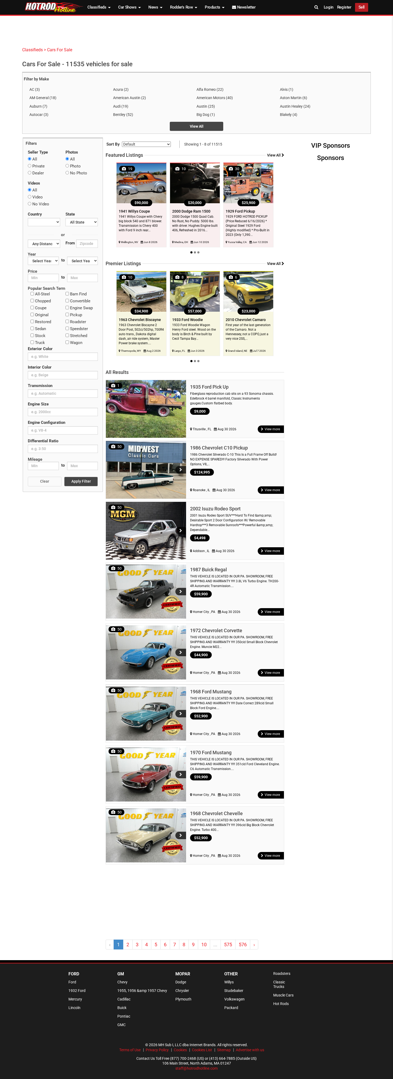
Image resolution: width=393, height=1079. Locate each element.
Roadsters (281, 973)
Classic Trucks (279, 984)
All (34, 159)
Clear (44, 481)
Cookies (180, 1050)
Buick (121, 1008)
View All (196, 126)
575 (228, 944)
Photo (75, 166)
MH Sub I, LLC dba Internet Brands (186, 1045)
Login (328, 7)
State (70, 214)
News (153, 7)
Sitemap (224, 1050)
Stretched (78, 335)
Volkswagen (234, 999)
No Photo (78, 173)
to (63, 260)
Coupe (40, 308)
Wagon (75, 342)
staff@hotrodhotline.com (196, 1068)
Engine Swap (81, 308)
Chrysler (182, 990)
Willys (229, 982)
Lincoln (74, 1008)
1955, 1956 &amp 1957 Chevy (142, 990)
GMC (121, 1025)
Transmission (40, 385)
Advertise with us (250, 1050)
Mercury (75, 999)
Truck (39, 342)
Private (38, 166)
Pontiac (123, 1016)
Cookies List (202, 1050)
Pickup (75, 314)
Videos (34, 183)
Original (41, 314)
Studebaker (233, 990)
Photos (72, 152)
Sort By (113, 144)
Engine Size (38, 404)
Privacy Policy (157, 1050)
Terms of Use (130, 1050)
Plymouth (183, 999)
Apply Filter (81, 481)
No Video (40, 204)
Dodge (180, 982)
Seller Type (38, 152)
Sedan (40, 328)
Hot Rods (281, 1004)
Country (35, 214)
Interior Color (40, 367)
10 (204, 944)
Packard (231, 1008)
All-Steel (42, 294)
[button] (180, 470)
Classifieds (97, 7)
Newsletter (245, 7)
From (70, 243)
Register (344, 7)
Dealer (37, 173)
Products (213, 7)
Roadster (77, 321)
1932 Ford (77, 990)
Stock (39, 335)
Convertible (79, 301)
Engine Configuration (46, 422)
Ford (72, 982)
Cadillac (123, 999)
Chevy (122, 982)
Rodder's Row (182, 7)
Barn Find (78, 294)
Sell (362, 7)
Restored (42, 321)
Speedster (78, 328)
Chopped (42, 301)
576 (243, 944)
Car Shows (127, 7)
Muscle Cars (283, 995)
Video (37, 197)
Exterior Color (40, 348)
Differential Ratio (43, 441)
